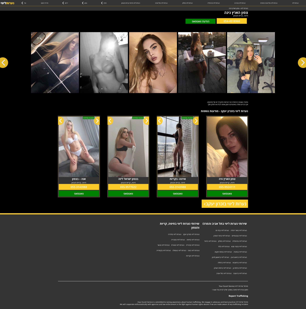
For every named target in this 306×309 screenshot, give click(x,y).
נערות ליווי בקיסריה (163, 250)
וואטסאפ (227, 193)
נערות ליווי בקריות (192, 256)
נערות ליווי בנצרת (177, 245)
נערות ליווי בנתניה (240, 252)
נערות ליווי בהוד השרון (222, 235)
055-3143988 (177, 187)
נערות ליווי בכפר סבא (239, 246)
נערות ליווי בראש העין (239, 257)
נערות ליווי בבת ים (240, 3)
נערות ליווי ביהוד (210, 241)
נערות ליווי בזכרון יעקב (226, 204)
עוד (25, 3)
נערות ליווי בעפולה (179, 250)
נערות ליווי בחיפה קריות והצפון (130, 3)
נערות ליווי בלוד (224, 246)
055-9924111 (227, 187)
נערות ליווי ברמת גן (240, 268)
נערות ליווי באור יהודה (239, 230)
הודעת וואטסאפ (200, 21)
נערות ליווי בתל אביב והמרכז (268, 3)
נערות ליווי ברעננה (240, 273)
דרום (66, 3)
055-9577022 (128, 187)
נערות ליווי (295, 3)
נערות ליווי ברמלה (224, 262)
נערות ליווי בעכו (193, 250)
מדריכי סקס (44, 3)
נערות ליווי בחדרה (174, 234)
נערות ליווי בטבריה (178, 239)
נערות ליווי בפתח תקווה (223, 252)
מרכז (105, 3)
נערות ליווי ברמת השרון (222, 268)
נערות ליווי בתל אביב (161, 3)
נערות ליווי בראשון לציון (220, 257)
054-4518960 (232, 21)
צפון (86, 3)
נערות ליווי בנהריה (192, 245)
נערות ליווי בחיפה (193, 239)
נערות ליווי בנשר (163, 245)
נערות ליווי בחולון (187, 3)
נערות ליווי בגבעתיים (239, 235)
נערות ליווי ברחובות (240, 262)
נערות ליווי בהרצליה (214, 3)
